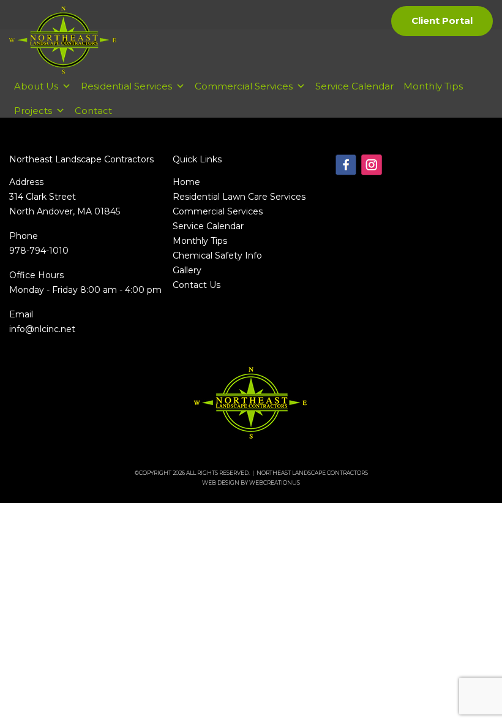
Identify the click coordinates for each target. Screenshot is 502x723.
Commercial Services (244, 86)
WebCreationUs (274, 482)
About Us (36, 86)
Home (186, 181)
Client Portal (442, 20)
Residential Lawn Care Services (239, 196)
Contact (93, 110)
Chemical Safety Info (217, 255)
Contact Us (196, 284)
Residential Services (126, 86)
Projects (33, 110)
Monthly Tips (433, 86)
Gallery (187, 270)
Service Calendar (354, 86)
